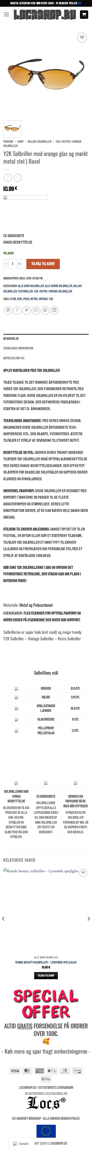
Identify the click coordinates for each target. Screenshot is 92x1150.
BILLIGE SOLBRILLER (40, 141)
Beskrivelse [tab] (11, 339)
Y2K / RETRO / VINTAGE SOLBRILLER (53, 291)
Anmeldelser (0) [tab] (13, 358)
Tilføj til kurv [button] (46, 975)
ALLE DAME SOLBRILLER (31, 286)
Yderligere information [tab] (18, 348)
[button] (6, 15)
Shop (20, 141)
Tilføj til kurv (43, 263)
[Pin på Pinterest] (45, 310)
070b (13, 299)
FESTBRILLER (25, 291)
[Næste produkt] (8, 178)
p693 (26, 299)
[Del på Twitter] (26, 310)
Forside (8, 141)
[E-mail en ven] (35, 310)
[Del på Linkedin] (54, 310)
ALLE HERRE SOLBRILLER (58, 286)
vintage (43, 299)
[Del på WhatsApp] (8, 310)
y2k (51, 299)
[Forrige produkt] (18, 178)
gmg (19, 299)
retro (34, 299)
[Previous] (11, 74)
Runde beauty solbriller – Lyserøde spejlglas (46, 962)
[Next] (81, 74)
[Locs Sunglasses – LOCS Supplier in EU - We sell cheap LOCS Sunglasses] (44, 15)
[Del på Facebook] (17, 310)
